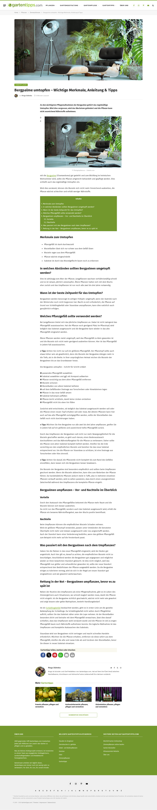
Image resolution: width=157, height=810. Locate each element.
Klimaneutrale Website (111, 751)
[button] (43, 655)
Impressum (43, 802)
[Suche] (153, 5)
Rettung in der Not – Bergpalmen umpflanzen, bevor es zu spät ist (69, 228)
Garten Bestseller (109, 748)
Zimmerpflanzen (21, 84)
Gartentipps (108, 5)
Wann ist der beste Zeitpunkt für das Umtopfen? (62, 210)
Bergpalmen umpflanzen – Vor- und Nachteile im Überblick (66, 216)
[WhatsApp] (19, 142)
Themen (35, 802)
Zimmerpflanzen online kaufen (113, 744)
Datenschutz (52, 802)
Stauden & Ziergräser (66, 741)
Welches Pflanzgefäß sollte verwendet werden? (61, 213)
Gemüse (62, 751)
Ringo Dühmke (27, 95)
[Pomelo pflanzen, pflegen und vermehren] (48, 694)
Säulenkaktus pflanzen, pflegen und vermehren (107, 705)
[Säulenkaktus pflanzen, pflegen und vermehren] (108, 694)
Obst (60, 755)
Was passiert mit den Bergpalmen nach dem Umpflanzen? (66, 225)
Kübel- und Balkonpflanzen (68, 748)
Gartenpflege (90, 5)
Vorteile (48, 219)
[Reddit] (19, 135)
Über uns (124, 5)
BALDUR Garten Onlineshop (112, 741)
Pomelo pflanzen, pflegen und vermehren (47, 705)
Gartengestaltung (69, 5)
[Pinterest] (19, 121)
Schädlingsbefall (53, 608)
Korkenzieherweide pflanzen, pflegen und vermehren (76, 705)
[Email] (19, 128)
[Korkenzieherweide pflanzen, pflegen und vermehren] (78, 694)
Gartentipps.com (26, 802)
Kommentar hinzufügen (78, 715)
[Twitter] (19, 114)
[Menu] (4, 5)
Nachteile (49, 222)
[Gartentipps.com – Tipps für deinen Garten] (25, 5)
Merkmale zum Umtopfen (52, 204)
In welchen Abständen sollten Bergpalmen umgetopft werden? (67, 207)
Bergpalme (51, 175)
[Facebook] (19, 107)
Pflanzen (50, 5)
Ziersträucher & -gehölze (67, 744)
